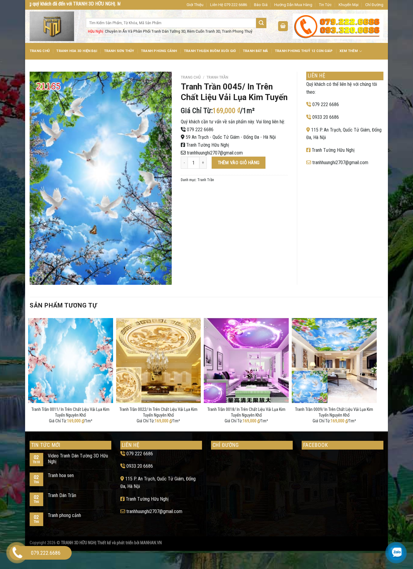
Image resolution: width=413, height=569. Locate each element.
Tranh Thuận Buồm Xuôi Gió (210, 51)
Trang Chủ (40, 51)
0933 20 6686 (325, 117)
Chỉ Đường (374, 4)
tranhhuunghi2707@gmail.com (215, 153)
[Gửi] (261, 23)
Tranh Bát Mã (255, 51)
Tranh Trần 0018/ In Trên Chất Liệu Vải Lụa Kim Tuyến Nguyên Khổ (246, 412)
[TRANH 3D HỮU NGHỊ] (53, 26)
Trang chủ (191, 77)
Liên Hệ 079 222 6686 (228, 4)
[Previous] (29, 373)
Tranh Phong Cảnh (159, 51)
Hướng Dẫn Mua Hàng (293, 4)
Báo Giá (261, 4)
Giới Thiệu (195, 4)
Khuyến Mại (349, 4)
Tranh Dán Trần (62, 495)
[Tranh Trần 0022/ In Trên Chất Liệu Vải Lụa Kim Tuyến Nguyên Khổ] (158, 360)
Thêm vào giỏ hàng (239, 162)
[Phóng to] (38, 278)
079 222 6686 (200, 129)
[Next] (374, 373)
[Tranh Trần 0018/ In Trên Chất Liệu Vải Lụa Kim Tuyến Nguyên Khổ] (246, 360)
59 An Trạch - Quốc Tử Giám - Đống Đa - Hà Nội (231, 137)
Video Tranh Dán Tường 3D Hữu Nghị (78, 458)
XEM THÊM (349, 51)
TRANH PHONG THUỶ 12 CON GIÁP (304, 51)
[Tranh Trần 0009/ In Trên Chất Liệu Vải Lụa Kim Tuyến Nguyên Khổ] (334, 360)
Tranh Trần (217, 77)
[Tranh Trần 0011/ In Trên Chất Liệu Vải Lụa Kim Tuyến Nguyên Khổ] (70, 360)
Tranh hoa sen (61, 475)
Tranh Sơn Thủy (119, 51)
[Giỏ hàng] (283, 26)
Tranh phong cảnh (64, 515)
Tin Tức (325, 4)
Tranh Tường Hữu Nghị (207, 145)
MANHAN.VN (151, 542)
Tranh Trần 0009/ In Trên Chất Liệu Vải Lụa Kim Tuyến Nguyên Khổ (334, 412)
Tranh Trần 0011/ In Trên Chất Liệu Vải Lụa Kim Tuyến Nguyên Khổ (70, 412)
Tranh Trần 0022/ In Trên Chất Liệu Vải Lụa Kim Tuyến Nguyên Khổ (158, 412)
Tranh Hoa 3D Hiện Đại (76, 51)
